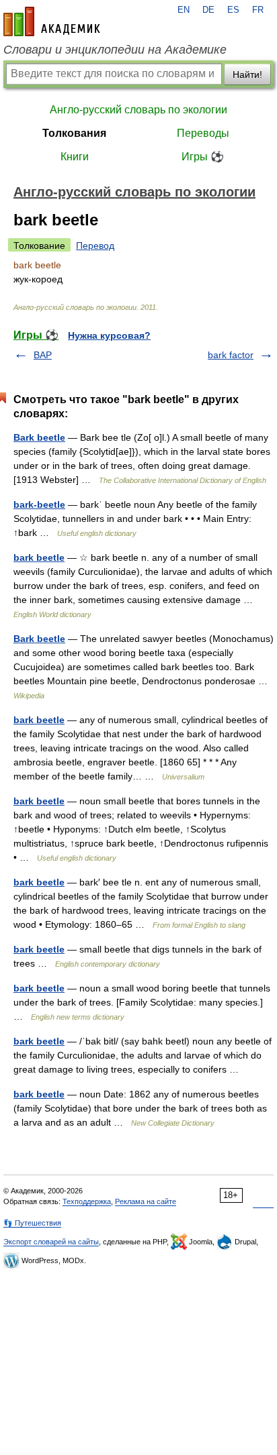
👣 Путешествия (32, 1223)
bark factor (230, 354)
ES (233, 10)
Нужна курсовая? (109, 335)
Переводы (203, 133)
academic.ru (51, 21)
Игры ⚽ (203, 156)
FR (258, 10)
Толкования (74, 133)
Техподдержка (87, 1201)
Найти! (247, 74)
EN (183, 10)
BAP (43, 354)
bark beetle (39, 557)
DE (208, 10)
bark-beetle (39, 504)
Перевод (95, 245)
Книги (75, 156)
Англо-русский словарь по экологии (138, 109)
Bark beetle (39, 437)
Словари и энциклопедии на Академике (115, 49)
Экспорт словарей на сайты (51, 1242)
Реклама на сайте (145, 1201)
